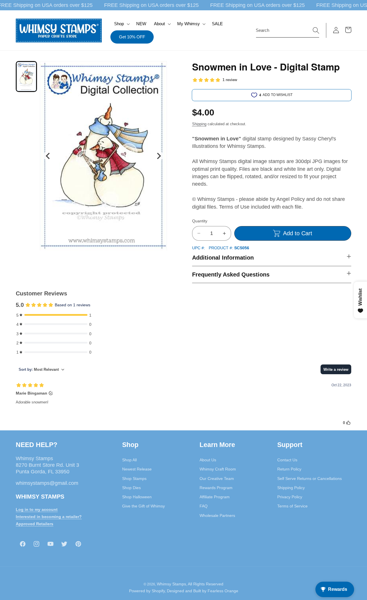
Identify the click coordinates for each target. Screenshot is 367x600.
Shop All (129, 460)
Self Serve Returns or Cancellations (309, 478)
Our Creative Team (217, 478)
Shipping (199, 124)
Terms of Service (292, 506)
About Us (208, 460)
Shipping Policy (291, 487)
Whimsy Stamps (171, 584)
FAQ (204, 506)
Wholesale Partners (217, 515)
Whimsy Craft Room (218, 469)
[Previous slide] (48, 155)
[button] (121, 23)
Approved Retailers (34, 523)
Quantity (199, 221)
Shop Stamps (134, 478)
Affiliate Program (215, 497)
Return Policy (289, 469)
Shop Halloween (137, 497)
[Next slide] (158, 155)
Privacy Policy (289, 497)
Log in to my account (37, 509)
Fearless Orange (223, 591)
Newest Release (137, 469)
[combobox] (287, 30)
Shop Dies (131, 487)
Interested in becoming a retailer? (49, 516)
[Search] (316, 30)
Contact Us (287, 460)
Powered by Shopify (147, 591)
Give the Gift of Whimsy (143, 506)
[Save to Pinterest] (159, 69)
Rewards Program (216, 487)
